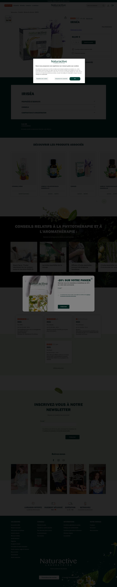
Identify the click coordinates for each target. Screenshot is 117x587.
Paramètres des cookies (41, 78)
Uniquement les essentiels (61, 78)
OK (75, 78)
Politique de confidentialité (41, 74)
